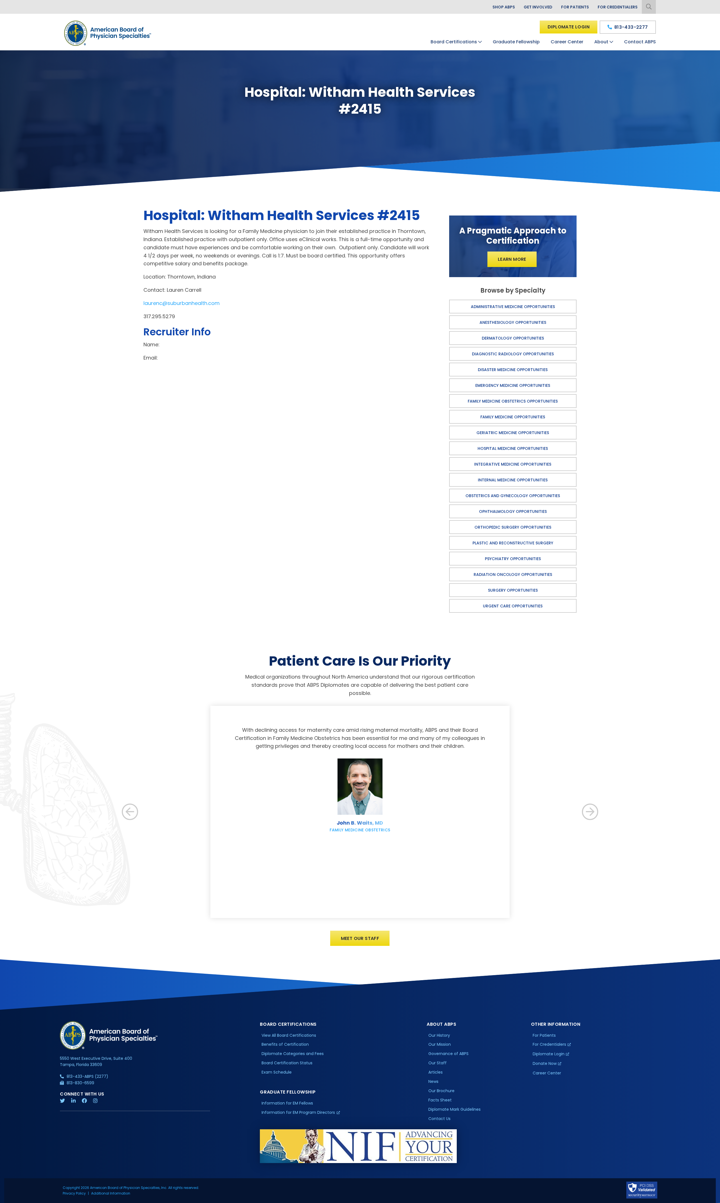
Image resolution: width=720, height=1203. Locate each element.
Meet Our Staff (360, 938)
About (601, 42)
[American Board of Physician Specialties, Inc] (108, 33)
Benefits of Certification (285, 1044)
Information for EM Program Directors (298, 1112)
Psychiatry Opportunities (513, 559)
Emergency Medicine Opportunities (512, 385)
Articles (435, 1072)
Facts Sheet (440, 1100)
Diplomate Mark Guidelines (454, 1109)
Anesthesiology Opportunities (513, 322)
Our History (439, 1035)
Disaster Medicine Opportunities (513, 369)
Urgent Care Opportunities (513, 606)
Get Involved (538, 7)
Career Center (567, 42)
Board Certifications (454, 42)
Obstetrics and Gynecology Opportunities (512, 496)
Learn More (512, 259)
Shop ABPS (503, 7)
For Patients (575, 7)
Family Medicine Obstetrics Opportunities (513, 401)
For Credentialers (618, 7)
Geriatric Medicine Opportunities (512, 433)
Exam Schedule (277, 1072)
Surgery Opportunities (513, 590)
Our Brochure (441, 1091)
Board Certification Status (287, 1063)
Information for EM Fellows (287, 1103)
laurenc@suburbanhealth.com (181, 303)
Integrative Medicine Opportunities (512, 464)
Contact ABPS (640, 42)
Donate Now (545, 1063)
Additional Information (110, 1193)
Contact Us (439, 1118)
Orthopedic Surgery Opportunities (512, 527)
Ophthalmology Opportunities (513, 511)
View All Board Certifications (289, 1035)
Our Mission (439, 1044)
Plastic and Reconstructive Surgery (512, 543)
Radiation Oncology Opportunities (513, 574)
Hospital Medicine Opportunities (513, 448)
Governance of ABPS (448, 1053)
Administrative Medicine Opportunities (513, 306)
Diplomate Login (569, 27)
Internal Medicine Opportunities (513, 480)
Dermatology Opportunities (513, 338)
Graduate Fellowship (516, 42)
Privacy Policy (74, 1193)
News (433, 1081)
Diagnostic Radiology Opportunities (513, 354)
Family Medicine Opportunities (512, 417)
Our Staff (437, 1063)
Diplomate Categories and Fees (293, 1053)
